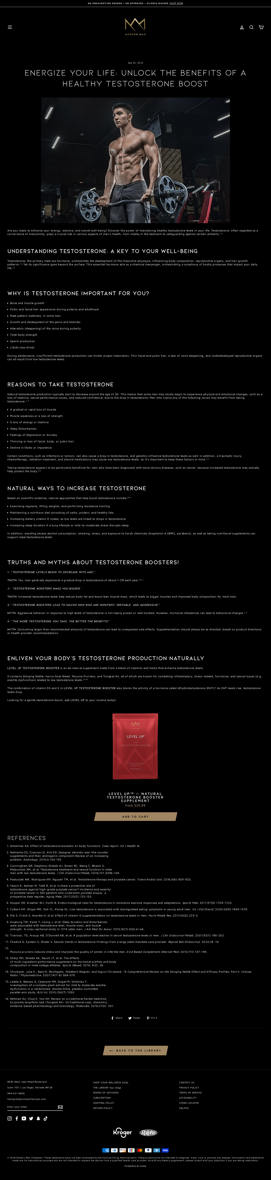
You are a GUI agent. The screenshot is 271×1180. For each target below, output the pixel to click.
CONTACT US (186, 1082)
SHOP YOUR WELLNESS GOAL (111, 1082)
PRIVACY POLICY (189, 1087)
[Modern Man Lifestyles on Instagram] (9, 1118)
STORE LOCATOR (189, 1103)
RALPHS (184, 1108)
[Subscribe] (60, 1107)
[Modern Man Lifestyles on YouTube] (24, 1118)
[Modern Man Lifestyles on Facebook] (17, 1118)
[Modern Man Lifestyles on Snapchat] (38, 1118)
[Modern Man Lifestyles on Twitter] (31, 1118)
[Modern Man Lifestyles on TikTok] (45, 1118)
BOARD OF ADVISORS (106, 1092)
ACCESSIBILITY (188, 1097)
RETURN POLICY (103, 1108)
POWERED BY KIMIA (135, 1166)
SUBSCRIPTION (102, 1097)
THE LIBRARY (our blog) (107, 1087)
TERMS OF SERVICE (190, 1092)
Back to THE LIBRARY (138, 1050)
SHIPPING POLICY (103, 1103)
